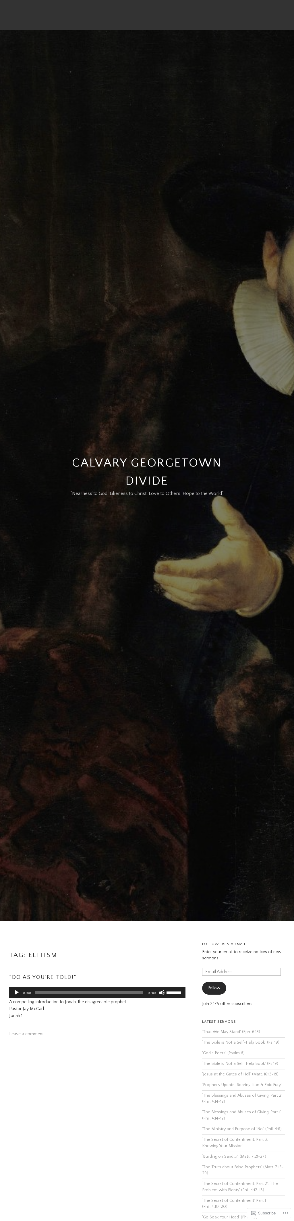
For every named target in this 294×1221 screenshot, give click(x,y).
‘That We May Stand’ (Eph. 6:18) (231, 1032)
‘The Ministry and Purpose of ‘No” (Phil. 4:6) (242, 1129)
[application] (97, 992)
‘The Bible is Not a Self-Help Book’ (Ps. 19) (240, 1042)
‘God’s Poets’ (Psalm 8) (223, 1053)
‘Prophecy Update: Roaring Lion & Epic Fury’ (242, 1085)
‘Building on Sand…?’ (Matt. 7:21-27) (234, 1156)
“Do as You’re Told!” (42, 977)
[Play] (17, 992)
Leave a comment (26, 1033)
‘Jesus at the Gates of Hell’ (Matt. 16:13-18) (240, 1074)
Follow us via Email (224, 944)
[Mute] (162, 992)
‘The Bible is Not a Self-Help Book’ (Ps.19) (240, 1063)
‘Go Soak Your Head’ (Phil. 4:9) (229, 1217)
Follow (214, 988)
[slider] (175, 992)
